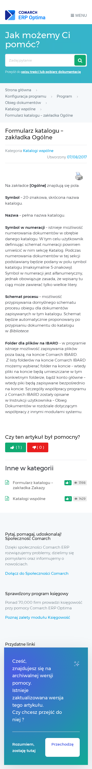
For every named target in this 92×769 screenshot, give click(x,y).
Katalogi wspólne (38, 150)
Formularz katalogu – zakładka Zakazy (33, 485)
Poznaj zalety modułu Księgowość (37, 617)
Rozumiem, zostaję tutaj (24, 747)
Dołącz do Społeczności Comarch (36, 573)
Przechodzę (62, 744)
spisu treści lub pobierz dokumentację (51, 72)
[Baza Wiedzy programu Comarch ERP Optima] (25, 15)
